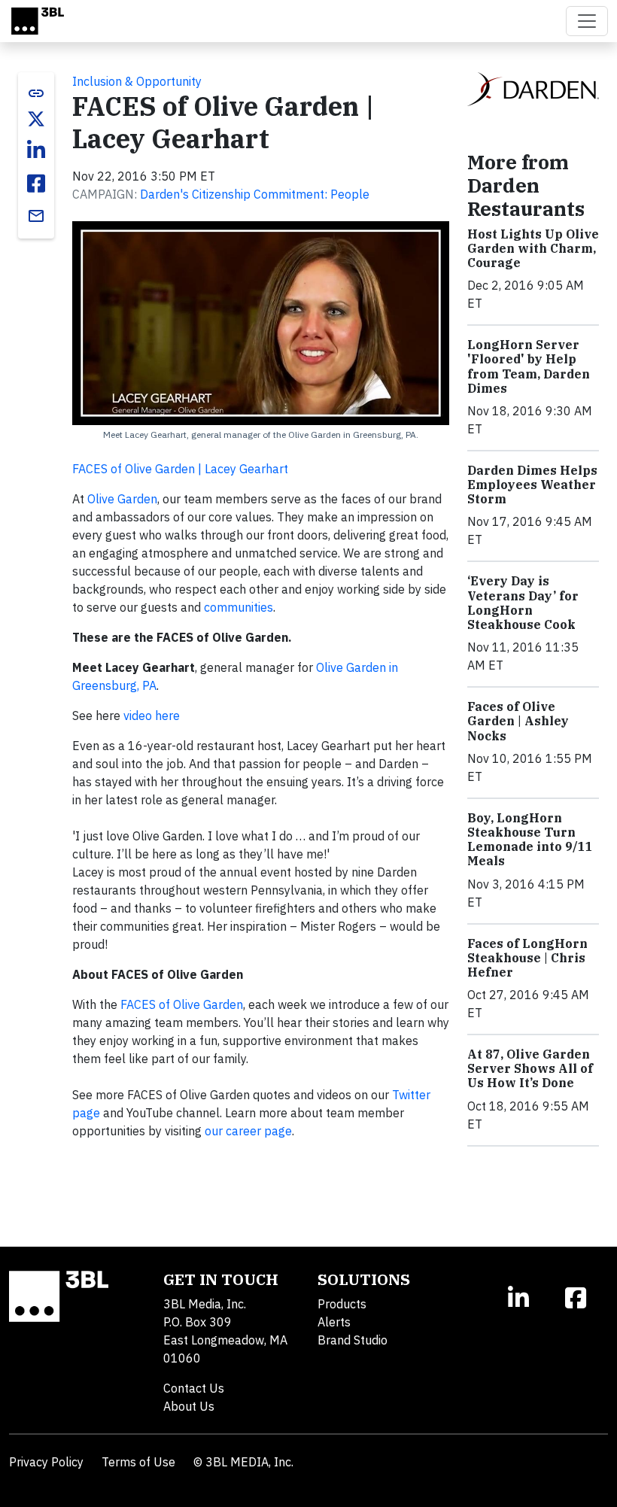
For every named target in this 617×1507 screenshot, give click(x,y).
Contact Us (193, 1388)
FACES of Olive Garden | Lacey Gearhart (180, 468)
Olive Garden (122, 498)
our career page (248, 1130)
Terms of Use (138, 1461)
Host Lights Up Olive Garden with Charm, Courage (533, 248)
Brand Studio (353, 1339)
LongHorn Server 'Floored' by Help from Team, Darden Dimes (528, 366)
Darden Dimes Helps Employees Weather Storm (532, 484)
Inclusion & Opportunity (137, 81)
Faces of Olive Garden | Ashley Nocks (518, 721)
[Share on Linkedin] (36, 150)
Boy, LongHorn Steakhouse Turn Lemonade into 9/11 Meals (530, 839)
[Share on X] (36, 119)
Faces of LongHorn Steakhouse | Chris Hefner (527, 958)
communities (238, 607)
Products (342, 1303)
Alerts (334, 1321)
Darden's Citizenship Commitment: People (254, 194)
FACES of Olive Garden (181, 1004)
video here (151, 715)
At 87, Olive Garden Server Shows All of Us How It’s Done (530, 1068)
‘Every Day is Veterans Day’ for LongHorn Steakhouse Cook (523, 602)
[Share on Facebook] (36, 184)
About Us (188, 1406)
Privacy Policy (46, 1461)
